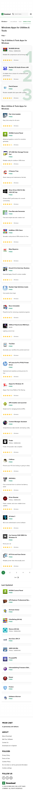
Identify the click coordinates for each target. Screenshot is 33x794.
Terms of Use (6, 758)
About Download (7, 736)
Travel (20, 21)
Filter (3, 36)
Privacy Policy (6, 755)
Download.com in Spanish (9, 745)
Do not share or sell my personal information (14, 765)
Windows (4, 21)
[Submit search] (13, 14)
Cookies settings (7, 768)
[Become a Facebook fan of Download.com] (3, 777)
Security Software (13, 21)
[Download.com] (6, 14)
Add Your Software (7, 739)
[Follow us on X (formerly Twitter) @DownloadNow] (7, 777)
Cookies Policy (6, 761)
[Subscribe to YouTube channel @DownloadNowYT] (11, 777)
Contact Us (5, 742)
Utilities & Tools (27, 21)
